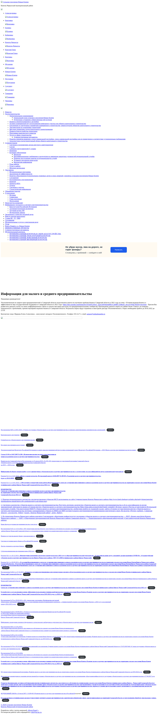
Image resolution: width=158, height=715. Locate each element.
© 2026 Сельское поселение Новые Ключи (16, 705)
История (12, 195)
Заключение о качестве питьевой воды (19, 214)
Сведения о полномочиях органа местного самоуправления (31, 145)
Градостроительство (12, 114)
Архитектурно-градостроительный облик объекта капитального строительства (38, 141)
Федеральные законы (17, 212)
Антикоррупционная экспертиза (21, 209)
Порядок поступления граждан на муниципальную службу (35, 158)
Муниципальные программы (20, 172)
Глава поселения (15, 199)
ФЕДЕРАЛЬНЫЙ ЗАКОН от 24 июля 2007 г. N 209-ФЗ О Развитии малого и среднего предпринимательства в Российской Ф (38, 693)
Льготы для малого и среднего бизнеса (12, 546)
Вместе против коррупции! (15, 216)
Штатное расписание (17, 168)
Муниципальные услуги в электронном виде (21, 222)
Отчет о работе (14, 166)
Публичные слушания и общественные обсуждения (33, 120)
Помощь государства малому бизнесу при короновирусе (18, 536)
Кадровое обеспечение (17, 152)
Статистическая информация (20, 189)
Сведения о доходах (16, 187)
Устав (7, 224)
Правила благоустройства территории (23, 131)
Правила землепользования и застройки (24, 122)
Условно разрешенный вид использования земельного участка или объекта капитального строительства (47, 123)
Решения (12, 181)
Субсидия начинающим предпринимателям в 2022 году (18, 551)
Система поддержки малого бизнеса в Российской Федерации (19, 541)
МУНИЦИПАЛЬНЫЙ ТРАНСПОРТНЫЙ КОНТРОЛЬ (29, 236)
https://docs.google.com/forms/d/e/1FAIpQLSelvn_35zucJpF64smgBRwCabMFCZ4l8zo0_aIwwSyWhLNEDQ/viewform (105, 304)
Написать (118, 250)
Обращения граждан (12, 191)
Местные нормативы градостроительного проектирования (31, 129)
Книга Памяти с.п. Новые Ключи (17, 226)
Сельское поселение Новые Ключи (16, 2)
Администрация (11, 143)
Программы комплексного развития (22, 133)
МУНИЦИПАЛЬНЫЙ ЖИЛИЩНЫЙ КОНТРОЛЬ (28, 239)
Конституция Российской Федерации (23, 207)
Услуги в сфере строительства (20, 135)
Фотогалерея (14, 201)
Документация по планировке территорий (25, 127)
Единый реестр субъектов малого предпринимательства (18, 440)
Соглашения (13, 178)
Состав (12, 147)
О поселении (10, 193)
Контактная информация (23, 162)
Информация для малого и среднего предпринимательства (26, 205)
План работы (14, 164)
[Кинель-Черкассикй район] (2, 2)
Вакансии (17, 154)
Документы (9, 170)
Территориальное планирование (21, 116)
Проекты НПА (14, 183)
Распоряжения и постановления (21, 180)
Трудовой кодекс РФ (17, 210)
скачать (5, 700)
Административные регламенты (26, 137)
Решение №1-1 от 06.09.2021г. (78, 564)
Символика (13, 197)
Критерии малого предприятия (10, 435)
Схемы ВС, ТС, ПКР (12, 218)
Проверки (13, 151)
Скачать (110, 430)
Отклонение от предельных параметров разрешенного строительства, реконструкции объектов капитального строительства (55, 125)
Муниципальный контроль (15, 232)
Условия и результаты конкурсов (26, 160)
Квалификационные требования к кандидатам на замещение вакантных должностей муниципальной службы (54, 156)
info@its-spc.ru (36, 712)
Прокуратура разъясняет (14, 203)
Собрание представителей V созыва (22, 149)
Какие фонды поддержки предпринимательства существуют (19, 524)
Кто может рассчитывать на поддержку (13, 445)
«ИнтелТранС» (33, 710)
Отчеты (12, 185)
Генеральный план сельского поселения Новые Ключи (34, 118)
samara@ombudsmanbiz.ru (96, 314)
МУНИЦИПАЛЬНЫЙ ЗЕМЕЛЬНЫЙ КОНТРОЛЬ (28, 238)
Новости (8, 112)
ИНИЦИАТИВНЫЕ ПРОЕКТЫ (17, 228)
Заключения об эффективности (20, 174)
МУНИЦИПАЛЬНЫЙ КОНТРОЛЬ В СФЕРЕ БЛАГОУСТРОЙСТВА (35, 234)
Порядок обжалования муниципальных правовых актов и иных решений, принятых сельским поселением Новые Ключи (54, 176)
